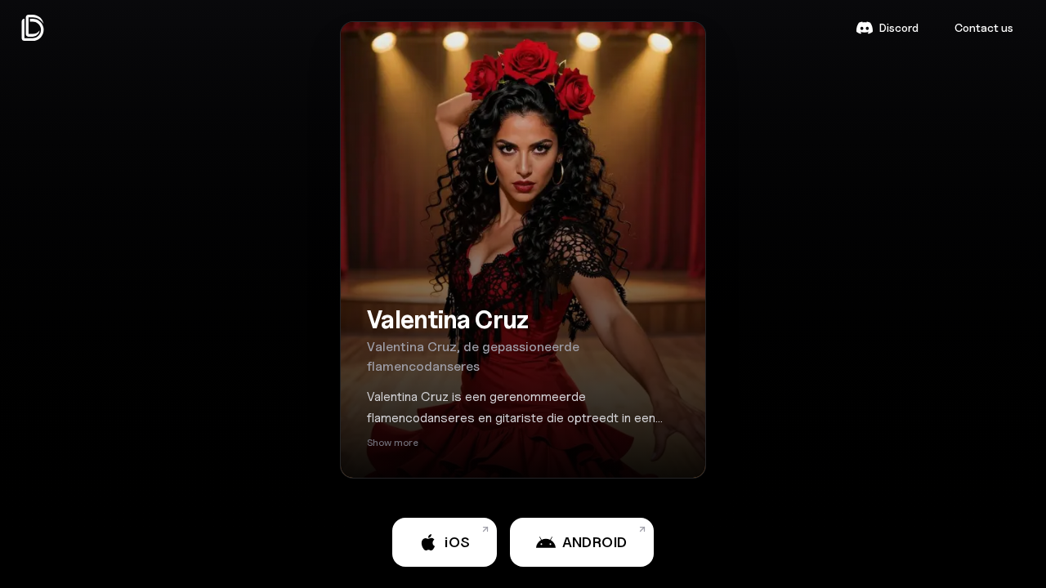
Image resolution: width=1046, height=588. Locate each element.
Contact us (983, 27)
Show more (392, 442)
